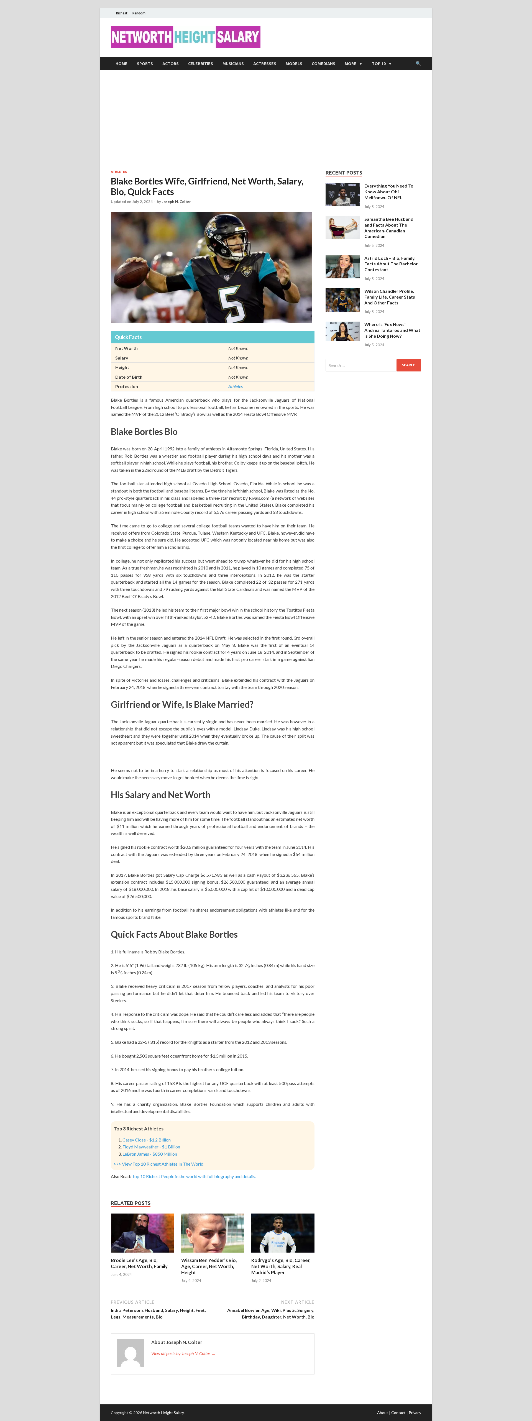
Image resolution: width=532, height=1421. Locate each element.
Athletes (119, 171)
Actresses (264, 63)
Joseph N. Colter (176, 201)
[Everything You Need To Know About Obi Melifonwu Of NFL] (343, 186)
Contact (398, 1412)
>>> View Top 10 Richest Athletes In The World (158, 1163)
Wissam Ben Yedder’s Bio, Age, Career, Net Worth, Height (209, 1266)
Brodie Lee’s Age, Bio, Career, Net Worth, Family (139, 1263)
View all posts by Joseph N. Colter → (183, 1353)
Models (294, 63)
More (350, 63)
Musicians (233, 63)
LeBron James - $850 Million (149, 1153)
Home (121, 63)
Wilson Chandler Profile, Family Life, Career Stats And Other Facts (389, 296)
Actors (170, 63)
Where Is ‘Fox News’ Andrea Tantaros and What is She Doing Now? (392, 330)
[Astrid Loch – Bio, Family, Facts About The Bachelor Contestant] (343, 258)
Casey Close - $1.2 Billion (146, 1139)
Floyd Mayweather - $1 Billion (151, 1146)
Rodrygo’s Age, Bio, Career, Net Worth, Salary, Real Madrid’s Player (281, 1266)
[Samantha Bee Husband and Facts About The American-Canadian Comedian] (343, 219)
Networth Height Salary (163, 1412)
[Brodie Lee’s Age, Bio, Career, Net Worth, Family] (142, 1253)
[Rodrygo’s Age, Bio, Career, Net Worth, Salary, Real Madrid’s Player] (282, 1253)
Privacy (415, 1412)
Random (138, 13)
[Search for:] (373, 365)
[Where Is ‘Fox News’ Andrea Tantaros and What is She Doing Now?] (343, 324)
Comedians (323, 63)
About (382, 1412)
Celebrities (200, 63)
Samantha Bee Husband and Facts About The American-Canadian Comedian (388, 227)
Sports (145, 63)
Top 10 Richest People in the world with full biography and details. (194, 1176)
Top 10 (379, 63)
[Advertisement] (266, 119)
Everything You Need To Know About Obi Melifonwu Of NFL (388, 191)
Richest (121, 13)
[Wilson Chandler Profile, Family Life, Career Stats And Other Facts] (343, 291)
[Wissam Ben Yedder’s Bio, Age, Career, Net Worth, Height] (212, 1253)
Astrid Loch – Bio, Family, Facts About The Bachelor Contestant (391, 263)
